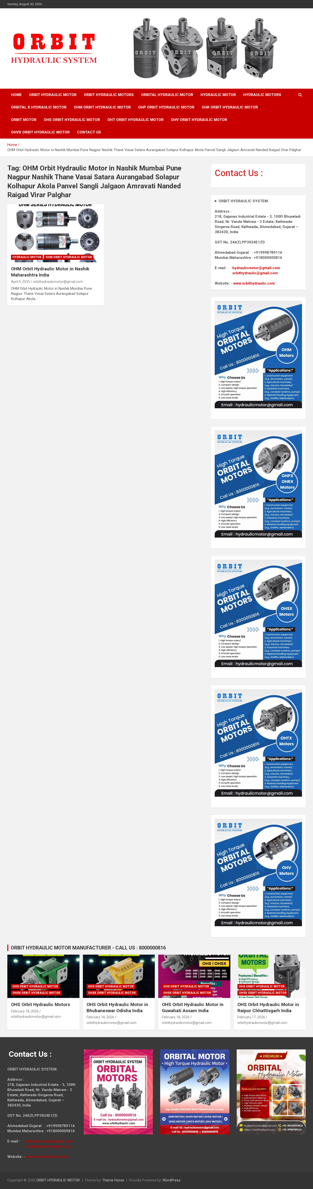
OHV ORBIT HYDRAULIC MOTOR (199, 120)
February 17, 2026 (251, 1017)
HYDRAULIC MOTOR (218, 95)
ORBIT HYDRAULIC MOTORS (109, 95)
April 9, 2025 (20, 282)
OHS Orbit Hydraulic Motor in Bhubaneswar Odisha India (117, 1007)
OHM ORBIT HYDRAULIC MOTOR (102, 107)
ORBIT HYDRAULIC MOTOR (53, 95)
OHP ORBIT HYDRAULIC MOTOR (166, 107)
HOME (16, 95)
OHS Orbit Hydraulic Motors (40, 1004)
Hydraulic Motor (26, 257)
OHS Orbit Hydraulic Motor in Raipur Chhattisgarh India (268, 1007)
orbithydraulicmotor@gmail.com (58, 282)
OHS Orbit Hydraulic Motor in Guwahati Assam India (193, 1007)
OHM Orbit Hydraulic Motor (68, 257)
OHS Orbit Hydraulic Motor (35, 986)
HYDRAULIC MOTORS (262, 95)
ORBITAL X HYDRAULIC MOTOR (39, 107)
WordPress (171, 1180)
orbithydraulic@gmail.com (255, 273)
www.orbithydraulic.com (254, 283)
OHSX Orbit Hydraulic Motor (36, 993)
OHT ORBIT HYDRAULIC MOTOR (135, 120)
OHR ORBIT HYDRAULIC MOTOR (230, 107)
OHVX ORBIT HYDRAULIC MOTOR (40, 132)
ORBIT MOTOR (23, 120)
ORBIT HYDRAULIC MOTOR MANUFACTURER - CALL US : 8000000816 (88, 948)
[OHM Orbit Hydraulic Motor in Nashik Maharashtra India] (55, 233)
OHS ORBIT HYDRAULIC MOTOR (72, 120)
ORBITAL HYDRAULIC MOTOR (167, 95)
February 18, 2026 (25, 1011)
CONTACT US (89, 132)
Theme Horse (113, 1180)
